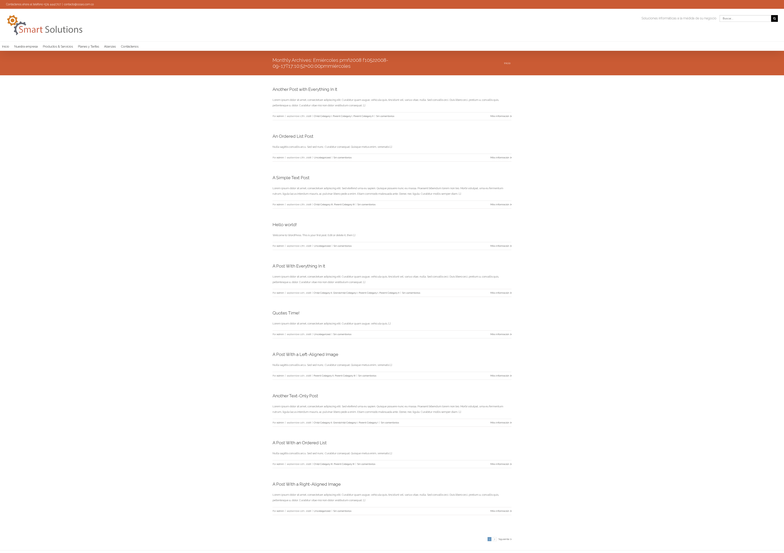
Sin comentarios (385, 116)
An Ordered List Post (293, 136)
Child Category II (323, 292)
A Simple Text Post (291, 177)
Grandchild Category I (345, 292)
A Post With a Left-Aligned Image (305, 354)
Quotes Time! (286, 312)
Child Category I (323, 116)
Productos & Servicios (58, 46)
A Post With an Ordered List (300, 442)
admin (280, 116)
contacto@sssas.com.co (79, 4)
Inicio (5, 46)
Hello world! (285, 224)
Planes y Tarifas (88, 46)
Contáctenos (129, 46)
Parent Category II (363, 116)
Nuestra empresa (26, 46)
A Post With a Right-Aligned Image (307, 484)
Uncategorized (322, 157)
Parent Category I (342, 116)
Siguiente (503, 539)
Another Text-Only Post (295, 395)
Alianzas (110, 46)
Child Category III (323, 204)
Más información (499, 116)
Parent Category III (344, 204)
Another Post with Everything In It (305, 89)
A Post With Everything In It (299, 266)
